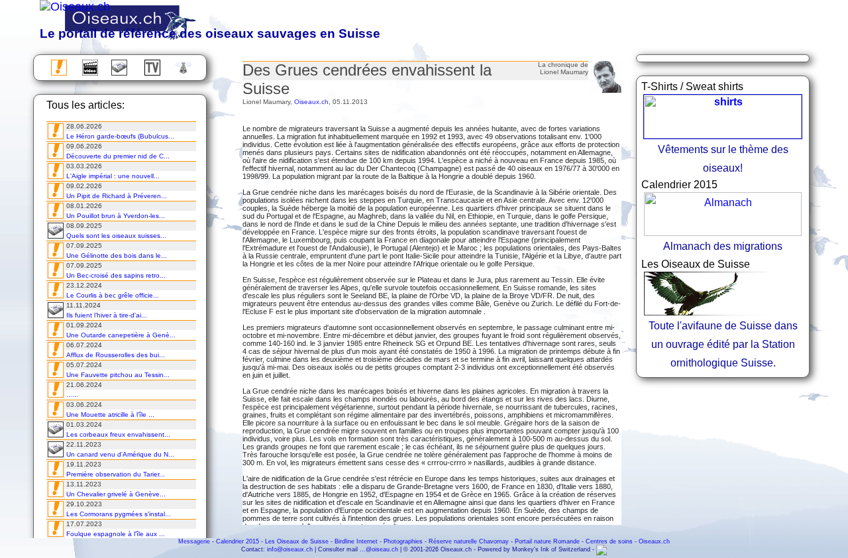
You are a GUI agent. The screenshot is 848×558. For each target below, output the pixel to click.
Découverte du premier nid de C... (118, 156)
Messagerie (194, 541)
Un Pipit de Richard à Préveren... (116, 195)
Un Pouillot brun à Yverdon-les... (115, 215)
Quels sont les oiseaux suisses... (116, 235)
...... (72, 394)
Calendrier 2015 (237, 541)
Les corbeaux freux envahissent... (118, 434)
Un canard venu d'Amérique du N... (120, 454)
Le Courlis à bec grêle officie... (112, 295)
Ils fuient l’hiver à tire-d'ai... (106, 315)
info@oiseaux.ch (290, 549)
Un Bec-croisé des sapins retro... (116, 275)
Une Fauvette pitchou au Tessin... (118, 374)
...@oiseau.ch (379, 549)
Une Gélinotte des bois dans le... (116, 255)
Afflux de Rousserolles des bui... (115, 355)
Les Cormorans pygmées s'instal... (118, 514)
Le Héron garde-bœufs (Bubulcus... (120, 136)
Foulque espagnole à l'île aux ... (115, 533)
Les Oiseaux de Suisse (297, 541)
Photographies (403, 541)
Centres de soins (609, 541)
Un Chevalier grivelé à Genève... (116, 494)
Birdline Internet (356, 541)
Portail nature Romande (547, 541)
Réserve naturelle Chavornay (469, 541)
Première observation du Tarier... (115, 474)
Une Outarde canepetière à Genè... (121, 335)
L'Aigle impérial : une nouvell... (113, 176)
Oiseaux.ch (311, 101)
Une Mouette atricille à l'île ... (110, 414)
